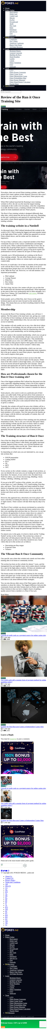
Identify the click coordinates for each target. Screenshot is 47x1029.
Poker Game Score (16, 74)
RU (6, 917)
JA (6, 905)
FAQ (11, 65)
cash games (33, 293)
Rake (11, 28)
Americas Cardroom (17, 43)
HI (6, 900)
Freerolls (13, 35)
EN (6, 892)
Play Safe (13, 26)
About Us (8, 876)
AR (6, 884)
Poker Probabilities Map (18, 78)
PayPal (12, 20)
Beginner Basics (15, 51)
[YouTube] (6, 871)
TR (6, 923)
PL (6, 911)
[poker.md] (10, 5)
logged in (13, 739)
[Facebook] (2, 871)
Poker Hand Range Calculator (20, 82)
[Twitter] (4, 871)
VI (6, 925)
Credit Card (14, 16)
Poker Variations (15, 63)
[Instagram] (8, 871)
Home (7, 8)
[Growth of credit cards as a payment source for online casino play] (23, 614)
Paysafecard (14, 22)
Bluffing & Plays (15, 55)
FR (6, 896)
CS (6, 888)
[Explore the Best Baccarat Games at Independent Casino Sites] (23, 705)
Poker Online (9, 10)
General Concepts (16, 53)
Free (11, 33)
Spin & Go (13, 31)
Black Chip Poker (16, 45)
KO (6, 907)
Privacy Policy (10, 880)
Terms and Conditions (12, 882)
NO (6, 909)
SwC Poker (14, 41)
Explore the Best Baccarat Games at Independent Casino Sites (22, 727)
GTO (11, 70)
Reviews (11, 37)
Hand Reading (15, 57)
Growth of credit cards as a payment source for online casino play (23, 635)
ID (6, 902)
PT (6, 913)
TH (6, 921)
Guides (12, 59)
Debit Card (13, 14)
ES (6, 919)
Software (13, 66)
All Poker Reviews (16, 47)
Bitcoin (12, 18)
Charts (12, 61)
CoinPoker (13, 39)
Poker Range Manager (17, 80)
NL (6, 890)
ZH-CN (8, 886)
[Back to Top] (2, 1019)
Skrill (11, 24)
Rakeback (13, 30)
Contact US (9, 878)
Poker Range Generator (18, 72)
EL (6, 898)
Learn (7, 49)
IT (6, 904)
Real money (14, 12)
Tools (7, 68)
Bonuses (12, 86)
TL (6, 894)
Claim (3, 1027)
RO (6, 915)
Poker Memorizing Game (18, 76)
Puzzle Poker (14, 84)
